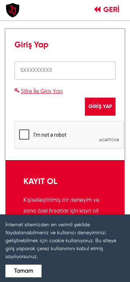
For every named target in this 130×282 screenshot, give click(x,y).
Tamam (23, 271)
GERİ (111, 10)
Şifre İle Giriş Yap (42, 91)
